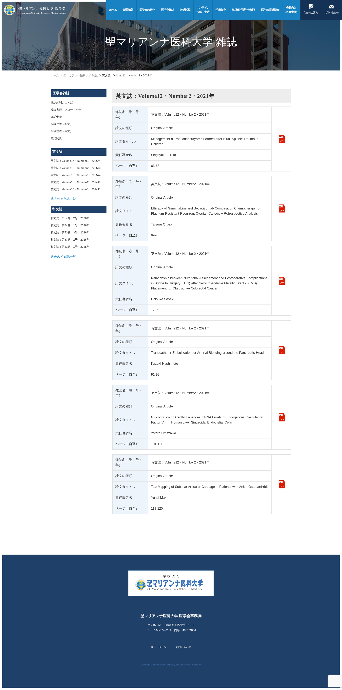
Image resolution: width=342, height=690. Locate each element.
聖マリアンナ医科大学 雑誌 (81, 75)
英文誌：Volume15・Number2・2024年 (76, 182)
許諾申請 (56, 116)
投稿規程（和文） (62, 124)
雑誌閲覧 (56, 138)
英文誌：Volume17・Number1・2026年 (76, 160)
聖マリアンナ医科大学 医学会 (35, 10)
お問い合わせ (331, 8)
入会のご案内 (311, 8)
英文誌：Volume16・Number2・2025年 (76, 167)
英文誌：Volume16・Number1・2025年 (76, 175)
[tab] (78, 199)
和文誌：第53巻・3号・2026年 (70, 232)
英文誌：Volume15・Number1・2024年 (76, 189)
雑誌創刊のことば (62, 102)
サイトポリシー (160, 647)
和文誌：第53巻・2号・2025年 (70, 239)
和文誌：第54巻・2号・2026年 (70, 218)
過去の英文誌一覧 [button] (63, 199)
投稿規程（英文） (62, 131)
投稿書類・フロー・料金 (66, 109)
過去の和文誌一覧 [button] (63, 256)
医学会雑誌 (61, 93)
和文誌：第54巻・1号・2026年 (70, 225)
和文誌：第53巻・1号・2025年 (70, 246)
